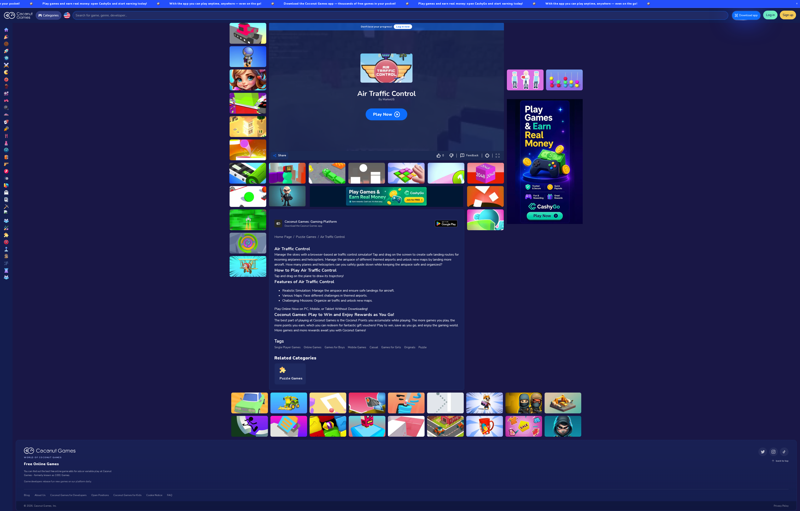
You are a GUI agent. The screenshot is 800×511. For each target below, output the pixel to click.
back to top (782, 461)
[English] (67, 15)
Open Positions (100, 495)
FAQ (169, 495)
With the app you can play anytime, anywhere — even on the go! (170, 4)
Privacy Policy (781, 505)
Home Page (283, 237)
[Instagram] (773, 452)
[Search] (723, 15)
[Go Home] (18, 15)
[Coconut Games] (49, 451)
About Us (40, 495)
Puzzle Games (306, 237)
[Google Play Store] (446, 223)
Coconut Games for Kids (127, 495)
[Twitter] (762, 452)
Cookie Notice (154, 495)
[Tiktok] (784, 452)
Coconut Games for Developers (68, 495)
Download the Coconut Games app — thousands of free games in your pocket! (294, 4)
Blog (27, 495)
